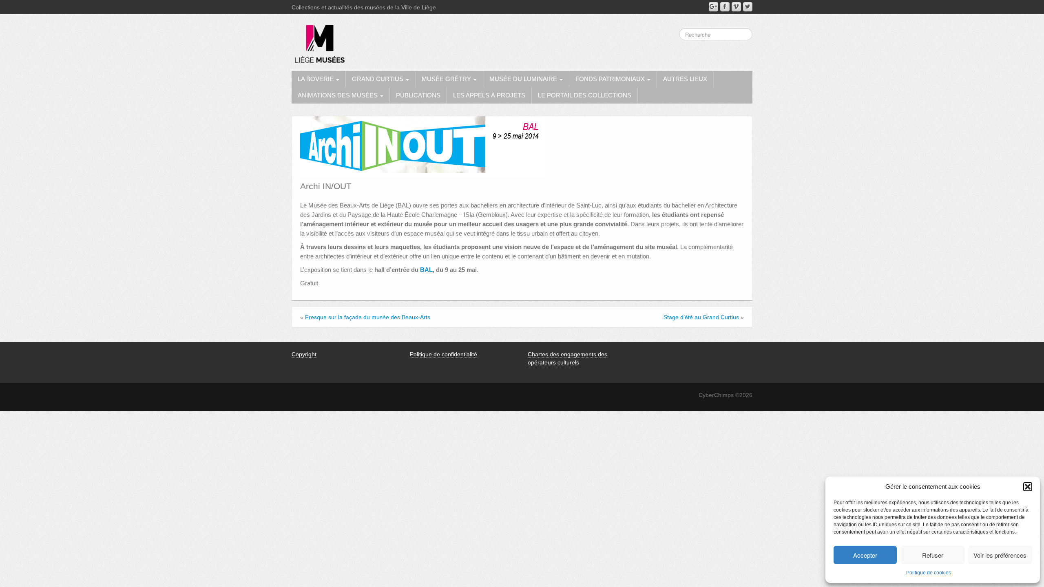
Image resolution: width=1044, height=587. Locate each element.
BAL (426, 269)
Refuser (932, 555)
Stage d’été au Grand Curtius (701, 317)
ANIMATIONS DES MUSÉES (338, 95)
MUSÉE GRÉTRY (447, 78)
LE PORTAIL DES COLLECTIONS (584, 95)
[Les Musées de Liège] (318, 41)
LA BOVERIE (316, 78)
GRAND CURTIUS (378, 78)
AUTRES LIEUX (685, 78)
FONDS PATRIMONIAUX (610, 78)
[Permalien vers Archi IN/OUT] (422, 146)
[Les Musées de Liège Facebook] (725, 6)
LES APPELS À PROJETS (489, 95)
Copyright (304, 354)
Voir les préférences (999, 555)
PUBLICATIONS (418, 95)
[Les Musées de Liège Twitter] (747, 6)
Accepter (865, 555)
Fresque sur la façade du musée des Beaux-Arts (367, 317)
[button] (1028, 487)
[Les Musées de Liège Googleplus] (713, 6)
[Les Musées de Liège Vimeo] (736, 6)
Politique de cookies (928, 573)
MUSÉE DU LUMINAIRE (524, 78)
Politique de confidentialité (443, 354)
